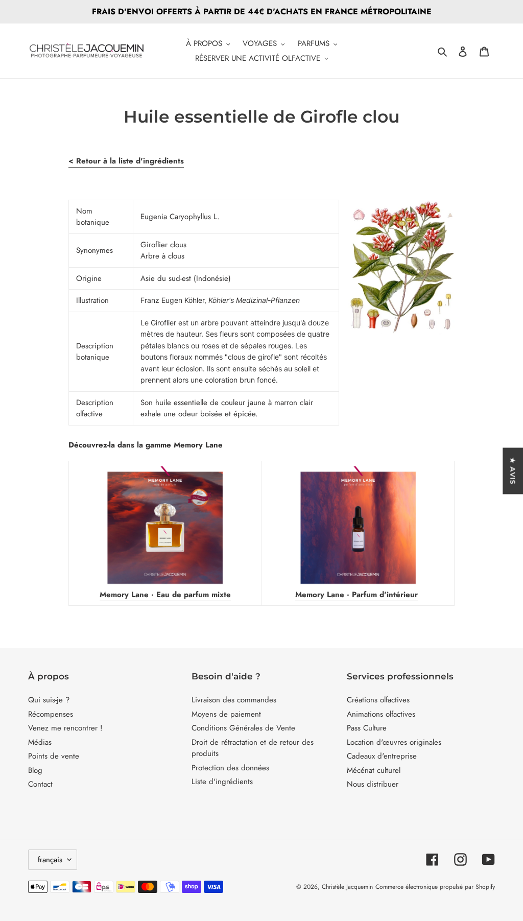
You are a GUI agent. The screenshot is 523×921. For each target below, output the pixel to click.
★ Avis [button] (513, 470)
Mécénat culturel (373, 770)
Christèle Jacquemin (347, 886)
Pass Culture (367, 728)
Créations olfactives (378, 699)
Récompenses (50, 714)
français (50, 859)
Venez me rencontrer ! (65, 728)
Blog (35, 770)
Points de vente (53, 756)
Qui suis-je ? (48, 699)
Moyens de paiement (226, 714)
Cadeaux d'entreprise (382, 756)
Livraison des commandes (234, 699)
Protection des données (230, 767)
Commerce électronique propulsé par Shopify (435, 886)
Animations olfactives (381, 714)
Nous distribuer (372, 784)
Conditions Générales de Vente (243, 728)
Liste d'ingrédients (222, 781)
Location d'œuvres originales (394, 742)
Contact (40, 784)
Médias (40, 742)
